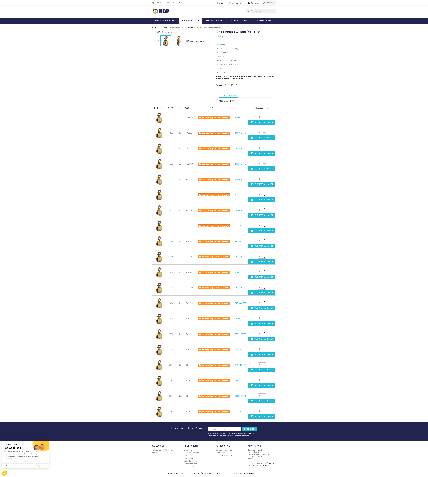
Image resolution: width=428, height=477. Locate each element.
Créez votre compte (224, 455)
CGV (186, 455)
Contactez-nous (191, 464)
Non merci (10, 466)
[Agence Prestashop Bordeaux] (248, 473)
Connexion (220, 453)
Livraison (188, 450)
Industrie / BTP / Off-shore (163, 450)
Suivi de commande (224, 450)
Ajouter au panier (262, 122)
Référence (223, 101)
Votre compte (223, 446)
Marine (155, 453)
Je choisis (25, 466)
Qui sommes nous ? (192, 458)
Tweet (231, 85)
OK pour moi (41, 466)
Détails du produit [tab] (228, 95)
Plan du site (189, 466)
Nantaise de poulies (176, 473)
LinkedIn (265, 465)
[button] (4, 473)
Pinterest (237, 85)
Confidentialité (190, 461)
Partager (226, 85)
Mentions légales (191, 453)
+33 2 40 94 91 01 (173, 3)
